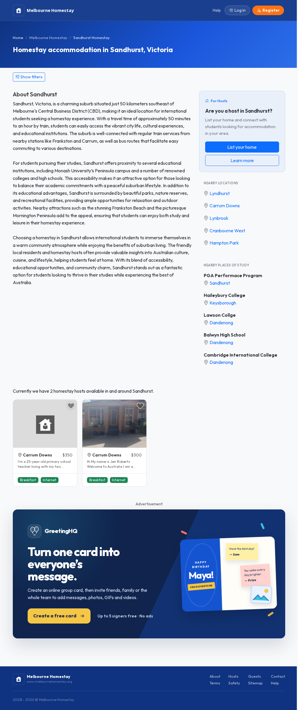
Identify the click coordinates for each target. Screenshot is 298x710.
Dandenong (221, 322)
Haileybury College (224, 295)
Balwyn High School (224, 335)
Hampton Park (224, 243)
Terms (215, 683)
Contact (278, 676)
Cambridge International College (240, 355)
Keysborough (223, 303)
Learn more (242, 160)
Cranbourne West (227, 230)
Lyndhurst (220, 193)
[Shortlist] (71, 405)
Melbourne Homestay (48, 37)
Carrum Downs (225, 205)
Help (275, 683)
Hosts (233, 676)
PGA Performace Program (233, 275)
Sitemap (255, 683)
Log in (240, 10)
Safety (234, 683)
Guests (254, 676)
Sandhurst (220, 283)
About (215, 676)
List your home (242, 147)
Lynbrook (219, 218)
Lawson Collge (220, 315)
